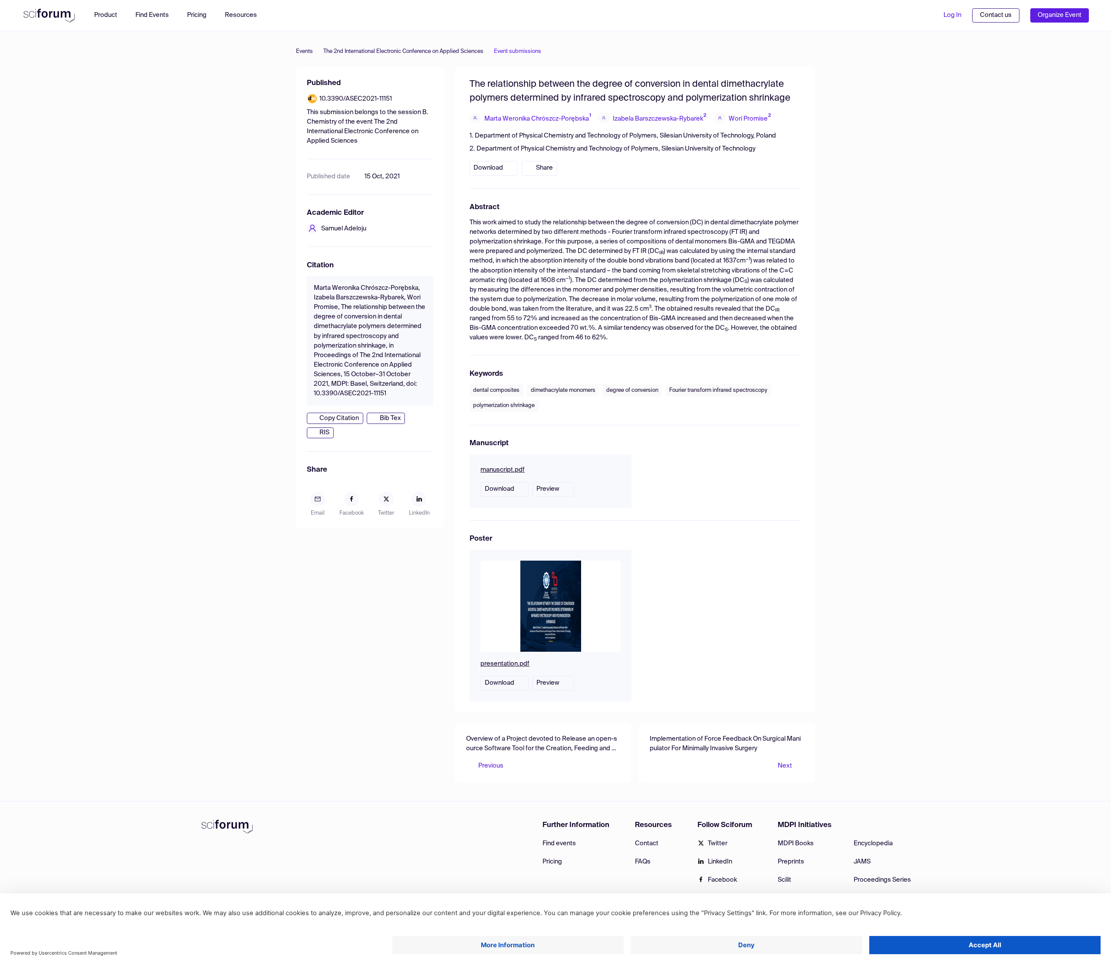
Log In (952, 15)
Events (304, 51)
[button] (245, 15)
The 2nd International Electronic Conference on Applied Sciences (403, 51)
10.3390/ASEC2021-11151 (355, 99)
